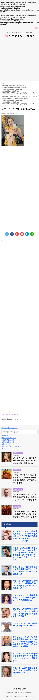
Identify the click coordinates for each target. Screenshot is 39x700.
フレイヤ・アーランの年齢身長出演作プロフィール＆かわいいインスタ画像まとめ (24, 460)
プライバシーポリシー (10, 428)
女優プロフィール (8, 442)
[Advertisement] (19, 60)
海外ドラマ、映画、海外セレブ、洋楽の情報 (20, 692)
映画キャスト (6, 435)
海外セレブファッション (10, 446)
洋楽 (3, 448)
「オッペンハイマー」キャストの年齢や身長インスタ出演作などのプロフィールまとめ (24, 514)
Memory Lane (19, 688)
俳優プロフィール (8, 440)
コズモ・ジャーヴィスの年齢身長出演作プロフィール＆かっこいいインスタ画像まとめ (24, 497)
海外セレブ (6, 444)
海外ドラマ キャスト (9, 438)
